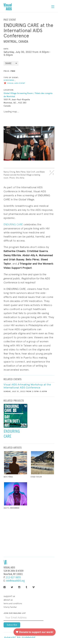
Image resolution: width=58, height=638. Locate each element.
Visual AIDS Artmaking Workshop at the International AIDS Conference (27, 386)
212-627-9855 (13, 577)
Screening (9, 80)
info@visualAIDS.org (15, 581)
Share (8, 63)
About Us (8, 599)
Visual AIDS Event (16, 83)
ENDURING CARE (13, 224)
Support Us (9, 596)
